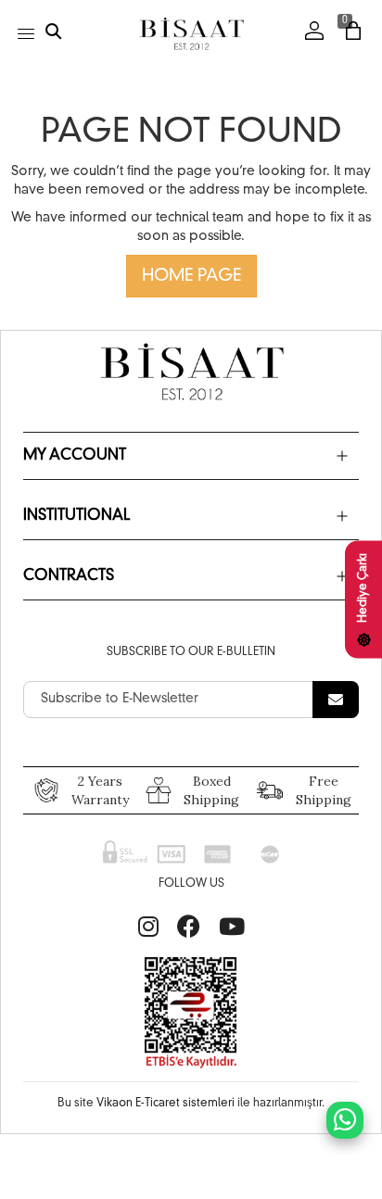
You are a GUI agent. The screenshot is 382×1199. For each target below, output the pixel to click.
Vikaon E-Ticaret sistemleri (165, 1103)
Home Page (191, 276)
